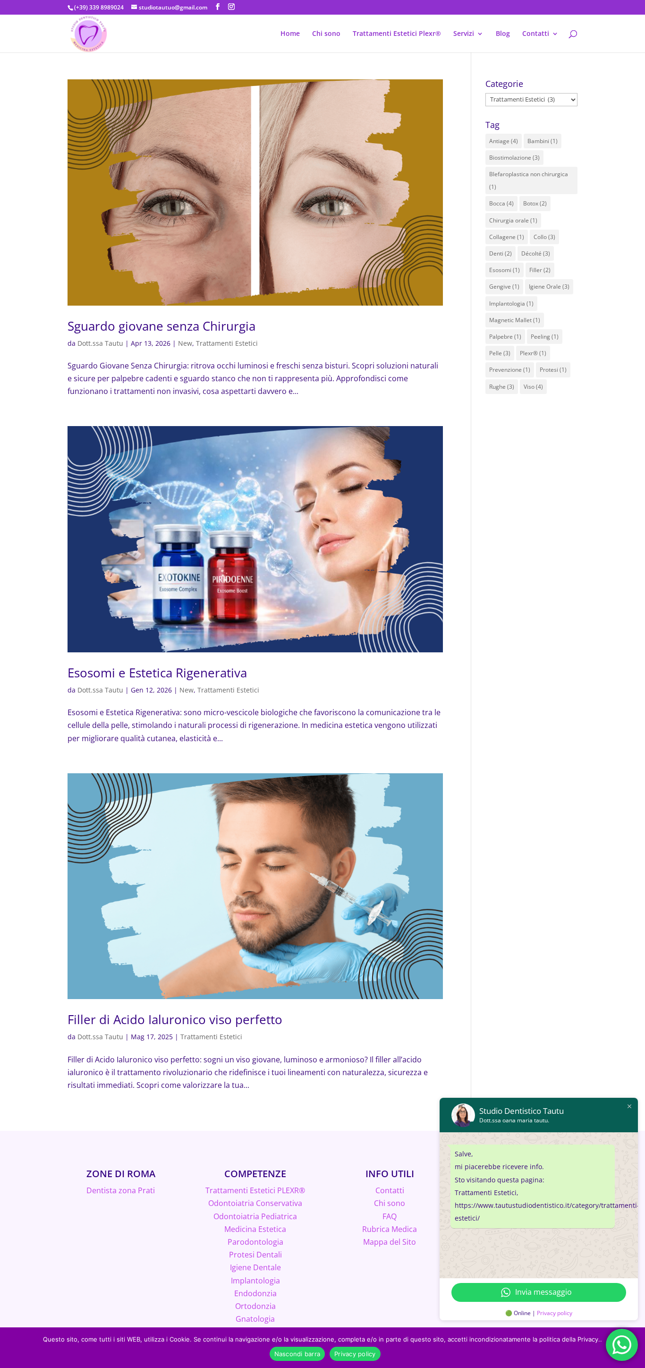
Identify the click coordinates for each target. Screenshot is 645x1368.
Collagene (506, 237)
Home (290, 34)
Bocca (501, 203)
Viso (533, 387)
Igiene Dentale (255, 1267)
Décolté (535, 253)
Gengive (504, 286)
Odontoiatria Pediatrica (255, 1216)
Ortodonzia (255, 1306)
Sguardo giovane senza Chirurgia (161, 325)
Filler (540, 270)
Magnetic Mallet (514, 320)
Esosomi (504, 270)
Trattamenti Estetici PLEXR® (255, 1190)
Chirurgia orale (513, 220)
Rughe (501, 387)
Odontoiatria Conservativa (255, 1203)
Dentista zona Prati (120, 1190)
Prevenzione (509, 370)
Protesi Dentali (255, 1254)
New (185, 343)
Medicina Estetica (255, 1229)
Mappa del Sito (389, 1242)
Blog (503, 34)
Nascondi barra (297, 1354)
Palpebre (505, 337)
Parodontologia (255, 1242)
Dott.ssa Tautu (100, 343)
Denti (500, 253)
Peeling (545, 337)
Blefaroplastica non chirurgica (528, 180)
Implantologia (511, 303)
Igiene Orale (549, 286)
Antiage (503, 141)
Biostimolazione (514, 158)
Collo (544, 237)
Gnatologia (255, 1319)
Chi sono (326, 34)
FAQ (389, 1216)
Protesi (553, 370)
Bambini (542, 141)
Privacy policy (554, 1313)
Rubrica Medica (389, 1229)
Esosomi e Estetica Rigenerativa (157, 672)
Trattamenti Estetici (227, 343)
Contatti (535, 34)
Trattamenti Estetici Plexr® (397, 34)
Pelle (499, 353)
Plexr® (533, 353)
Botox (535, 203)
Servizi (463, 34)
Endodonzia (255, 1293)
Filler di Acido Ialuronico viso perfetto (175, 1019)
